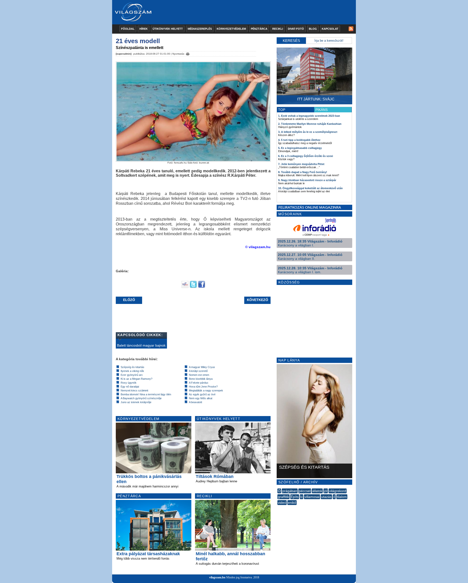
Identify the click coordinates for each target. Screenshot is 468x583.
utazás (326, 497)
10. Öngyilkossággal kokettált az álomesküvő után (310, 188)
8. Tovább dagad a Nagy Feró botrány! (302, 172)
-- (278, 508)
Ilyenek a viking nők (132, 370)
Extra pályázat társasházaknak (148, 553)
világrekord (337, 491)
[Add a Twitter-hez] (193, 287)
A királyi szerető (198, 370)
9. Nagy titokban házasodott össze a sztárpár (307, 180)
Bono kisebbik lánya (201, 378)
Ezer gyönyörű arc (132, 374)
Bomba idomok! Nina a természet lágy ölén (146, 394)
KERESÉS (291, 41)
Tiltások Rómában (215, 476)
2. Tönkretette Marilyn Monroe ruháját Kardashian (309, 123)
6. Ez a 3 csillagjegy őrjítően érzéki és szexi (305, 156)
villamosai (312, 497)
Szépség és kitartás (132, 367)
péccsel (305, 491)
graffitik (283, 497)
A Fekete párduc (198, 382)
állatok (317, 491)
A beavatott (195, 402)
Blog (313, 28)
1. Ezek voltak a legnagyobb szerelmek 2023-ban (309, 115)
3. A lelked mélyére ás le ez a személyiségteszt (307, 131)
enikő (292, 503)
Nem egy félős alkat (200, 398)
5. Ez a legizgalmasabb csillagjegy (300, 147)
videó (282, 503)
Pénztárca (259, 28)
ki (301, 497)
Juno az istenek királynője (136, 402)
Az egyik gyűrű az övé (202, 394)
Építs (295, 497)
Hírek (143, 28)
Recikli (277, 28)
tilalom (342, 497)
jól (325, 491)
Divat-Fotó (296, 28)
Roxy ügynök (128, 382)
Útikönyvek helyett (168, 28)
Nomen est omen (199, 374)
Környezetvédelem (231, 28)
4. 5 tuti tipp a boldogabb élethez (299, 139)
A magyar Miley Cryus (202, 367)
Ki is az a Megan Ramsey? (136, 378)
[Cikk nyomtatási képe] (187, 53)
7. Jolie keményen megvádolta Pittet (301, 164)
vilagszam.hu (217, 577)
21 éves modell (138, 41)
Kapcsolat (330, 28)
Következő (257, 300)
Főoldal (128, 28)
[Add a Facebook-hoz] (201, 287)
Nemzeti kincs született (134, 390)
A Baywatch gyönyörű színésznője (141, 398)
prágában (289, 491)
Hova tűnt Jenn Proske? (203, 386)
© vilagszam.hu (258, 247)
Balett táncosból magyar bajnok (141, 345)
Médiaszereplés (200, 28)
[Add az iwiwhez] (185, 287)
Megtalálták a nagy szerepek (206, 390)
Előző (129, 300)
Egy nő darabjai (130, 386)
